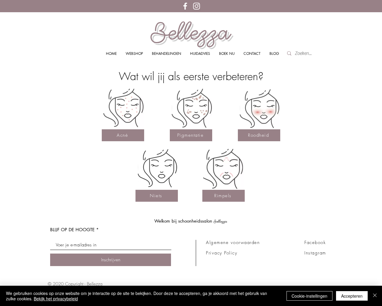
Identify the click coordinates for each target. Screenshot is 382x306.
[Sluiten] (374, 296)
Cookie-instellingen (309, 296)
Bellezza (190, 32)
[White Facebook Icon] (185, 6)
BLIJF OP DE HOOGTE (72, 229)
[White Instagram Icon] (196, 6)
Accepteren (352, 296)
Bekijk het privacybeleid (56, 299)
